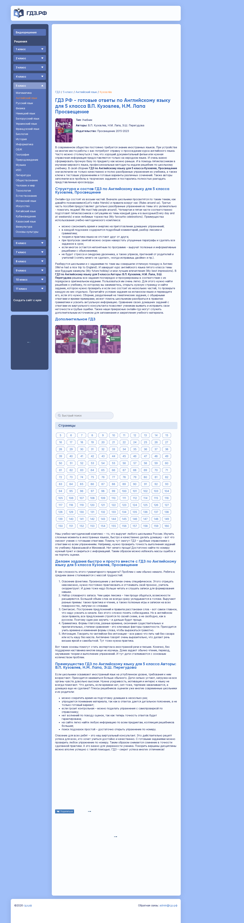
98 (103, 491)
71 (166, 470)
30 (81, 449)
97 (92, 491)
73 (71, 477)
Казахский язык (26, 221)
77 (113, 477)
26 (156, 442)
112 (135, 498)
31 (92, 449)
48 (156, 456)
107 (82, 498)
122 (114, 505)
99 (113, 491)
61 (60, 470)
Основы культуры (27, 231)
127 (167, 505)
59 (156, 463)
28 (60, 449)
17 (71, 442)
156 (124, 526)
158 (145, 526)
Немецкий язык (25, 113)
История (21, 139)
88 (113, 484)
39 (60, 456)
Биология (22, 134)
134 (124, 512)
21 (113, 442)
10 (113, 435)
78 (124, 477)
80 (145, 477)
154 (103, 526)
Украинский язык (26, 123)
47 (145, 456)
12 (134, 435)
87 (103, 484)
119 (82, 505)
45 (124, 456)
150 (60, 526)
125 (145, 505)
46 (134, 456)
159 (156, 526)
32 (102, 449)
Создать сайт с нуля (27, 300)
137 (156, 512)
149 (166, 519)
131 (92, 512)
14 (156, 435)
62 (71, 470)
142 (92, 519)
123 (124, 505)
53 (92, 463)
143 (103, 519)
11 (124, 435)
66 (113, 470)
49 (166, 456)
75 (92, 477)
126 (156, 505)
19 (92, 442)
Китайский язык (26, 211)
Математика (24, 92)
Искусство (23, 206)
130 (82, 512)
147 (145, 519)
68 (134, 470)
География (22, 154)
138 (166, 512)
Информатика (24, 144)
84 (71, 484)
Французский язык (27, 128)
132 (103, 512)
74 (81, 477)
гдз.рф (28, 905)
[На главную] (30, 17)
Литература (23, 175)
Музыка (21, 165)
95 (71, 491)
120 (92, 505)
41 (81, 456)
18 (81, 442)
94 (60, 491)
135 (135, 512)
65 (103, 470)
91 (145, 484)
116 (167, 498)
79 (134, 477)
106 (71, 498)
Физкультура (24, 226)
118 (71, 505)
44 (113, 456)
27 (166, 442)
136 (145, 512)
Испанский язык (26, 201)
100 (124, 491)
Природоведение (27, 159)
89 (124, 484)
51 (71, 463)
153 (92, 526)
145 (124, 519)
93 (166, 484)
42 (92, 456)
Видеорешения (26, 32)
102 (145, 491)
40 (71, 456)
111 (124, 498)
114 (145, 498)
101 (135, 491)
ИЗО (18, 170)
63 (81, 470)
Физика (20, 108)
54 (103, 463)
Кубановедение (26, 216)
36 (145, 449)
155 (113, 526)
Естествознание (26, 195)
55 (113, 463)
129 (71, 512)
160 (166, 526)
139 (60, 519)
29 (71, 449)
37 (156, 449)
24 (134, 442)
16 (60, 442)
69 (145, 470)
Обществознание (27, 180)
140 (71, 519)
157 (135, 526)
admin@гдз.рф (168, 905)
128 (60, 512)
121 (103, 505)
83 (60, 484)
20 (103, 442)
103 (156, 491)
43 (103, 456)
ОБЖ (19, 149)
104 (166, 491)
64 (92, 470)
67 (124, 470)
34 (124, 449)
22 (124, 442)
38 (166, 449)
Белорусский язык (27, 118)
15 (166, 435)
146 (135, 519)
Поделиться (66, 811)
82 (166, 477)
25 (145, 442)
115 (156, 498)
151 (71, 526)
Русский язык (24, 103)
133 (114, 512)
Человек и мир (25, 185)
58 (145, 463)
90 (134, 484)
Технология (23, 190)
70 (156, 470)
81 (156, 477)
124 (135, 505)
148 (156, 519)
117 (60, 505)
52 (81, 463)
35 (134, 449)
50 (60, 463)
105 (60, 498)
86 (92, 484)
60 (166, 463)
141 (82, 519)
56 (124, 463)
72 (60, 477)
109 (103, 498)
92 (156, 484)
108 (92, 498)
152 (82, 526)
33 (113, 449)
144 (113, 519)
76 (103, 477)
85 (81, 484)
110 (114, 498)
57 (134, 463)
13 (145, 435)
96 (81, 491)
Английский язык (26, 98)
